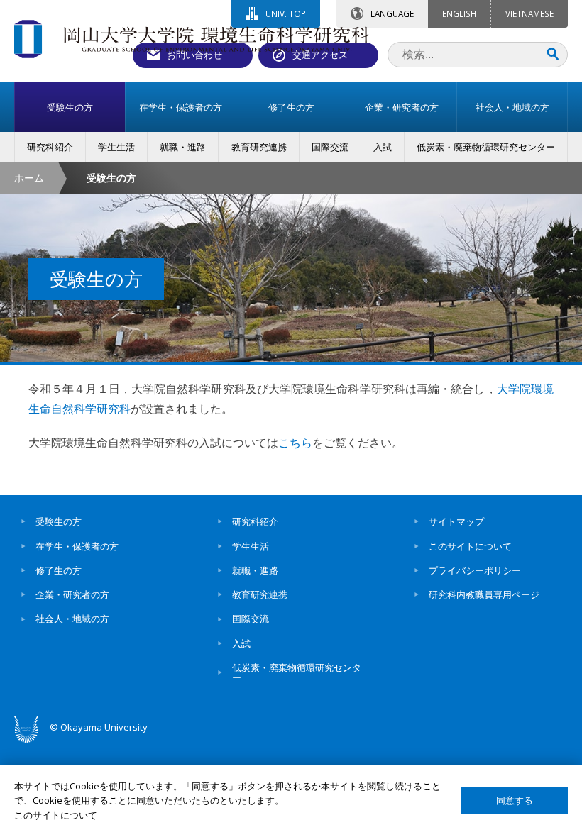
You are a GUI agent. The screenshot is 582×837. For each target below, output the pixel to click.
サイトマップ (456, 521)
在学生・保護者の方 (77, 546)
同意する (514, 800)
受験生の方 (58, 521)
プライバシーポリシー (475, 570)
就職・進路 (255, 570)
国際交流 (250, 618)
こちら (295, 442)
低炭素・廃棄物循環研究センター (296, 672)
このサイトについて (470, 546)
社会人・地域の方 (72, 618)
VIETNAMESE (529, 13)
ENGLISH (459, 13)
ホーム (29, 177)
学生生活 (250, 546)
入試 (241, 643)
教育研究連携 (259, 594)
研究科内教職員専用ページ (484, 594)
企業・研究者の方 (72, 594)
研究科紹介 (255, 521)
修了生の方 (58, 570)
